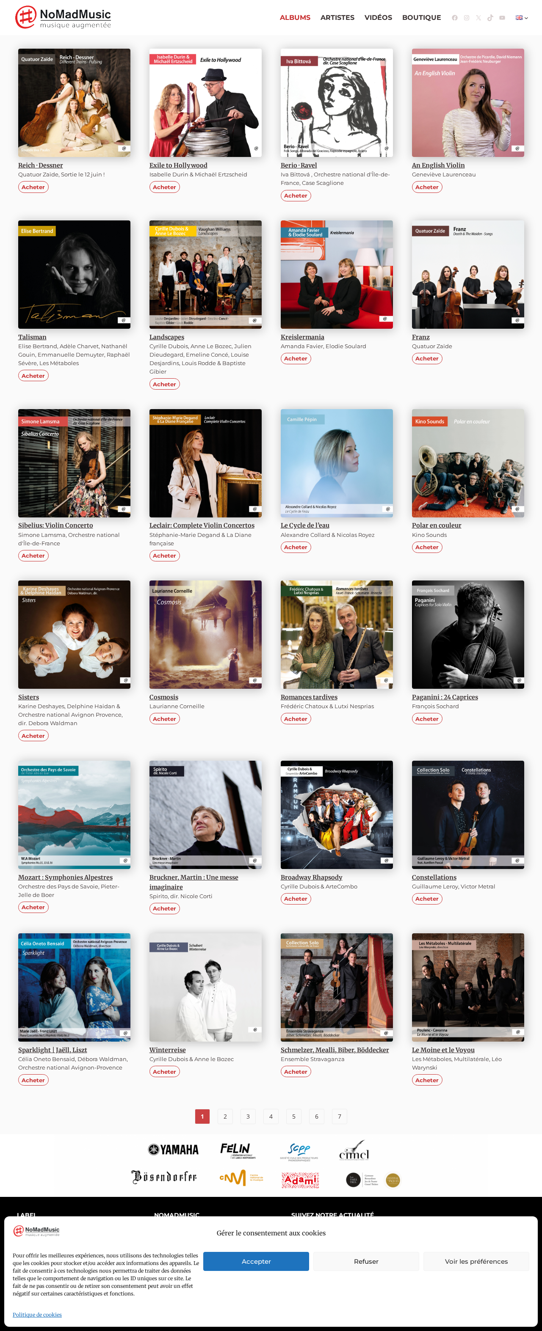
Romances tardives (309, 697)
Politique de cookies (37, 1315)
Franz (421, 337)
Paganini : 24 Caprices (445, 697)
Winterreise (167, 1050)
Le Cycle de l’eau (305, 525)
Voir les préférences (476, 1261)
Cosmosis (163, 697)
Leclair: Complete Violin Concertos (201, 525)
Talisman (32, 337)
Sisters (28, 697)
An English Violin (438, 165)
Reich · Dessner (40, 165)
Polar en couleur (437, 525)
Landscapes (166, 337)
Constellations (434, 877)
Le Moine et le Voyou (443, 1050)
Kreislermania (302, 337)
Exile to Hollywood (178, 165)
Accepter (256, 1261)
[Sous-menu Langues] (526, 18)
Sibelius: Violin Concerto (55, 525)
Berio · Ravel (299, 165)
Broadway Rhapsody (312, 877)
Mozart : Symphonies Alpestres (65, 877)
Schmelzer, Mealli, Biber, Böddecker (335, 1050)
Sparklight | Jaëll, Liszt (52, 1050)
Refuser (366, 1261)
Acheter (33, 187)
